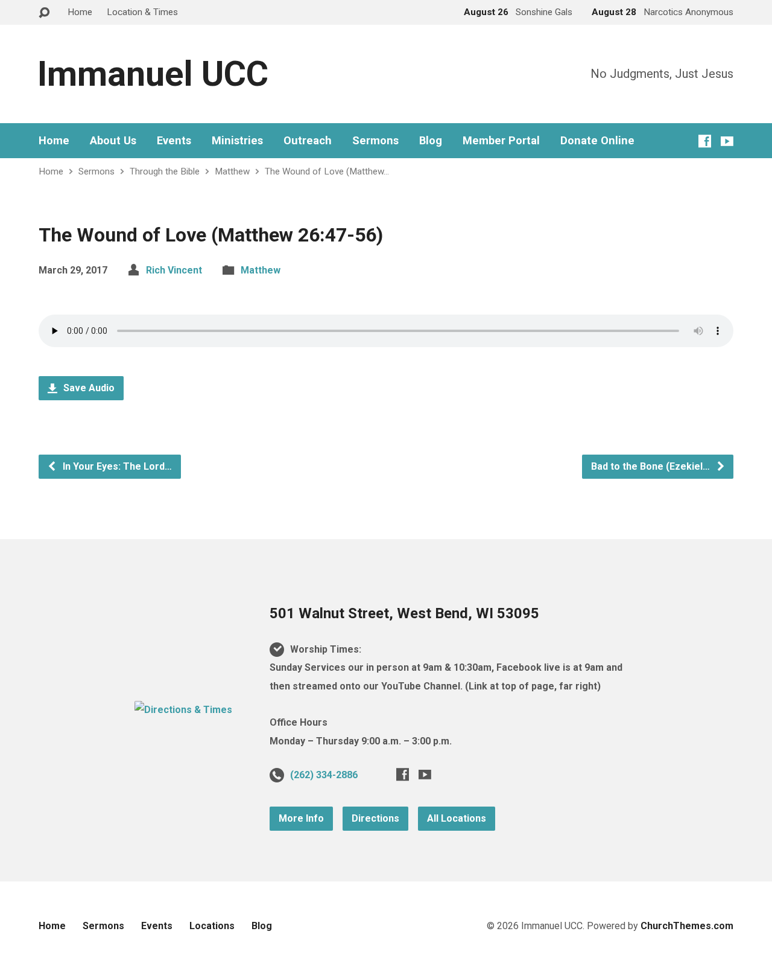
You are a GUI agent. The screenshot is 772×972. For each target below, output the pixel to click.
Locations (212, 926)
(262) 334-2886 (324, 775)
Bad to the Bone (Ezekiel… (651, 466)
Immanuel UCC (152, 74)
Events (174, 140)
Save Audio (88, 388)
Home (80, 12)
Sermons (375, 140)
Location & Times (142, 12)
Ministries (237, 140)
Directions (375, 818)
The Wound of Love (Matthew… (327, 171)
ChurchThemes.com (687, 926)
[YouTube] (727, 141)
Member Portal (501, 140)
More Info (301, 818)
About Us (113, 140)
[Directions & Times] (183, 709)
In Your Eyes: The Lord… (116, 466)
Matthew (232, 171)
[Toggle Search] (44, 13)
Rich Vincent (174, 270)
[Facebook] (704, 141)
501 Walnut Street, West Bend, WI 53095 (404, 613)
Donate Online (597, 140)
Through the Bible (165, 171)
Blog (430, 140)
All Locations (456, 818)
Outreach (307, 140)
